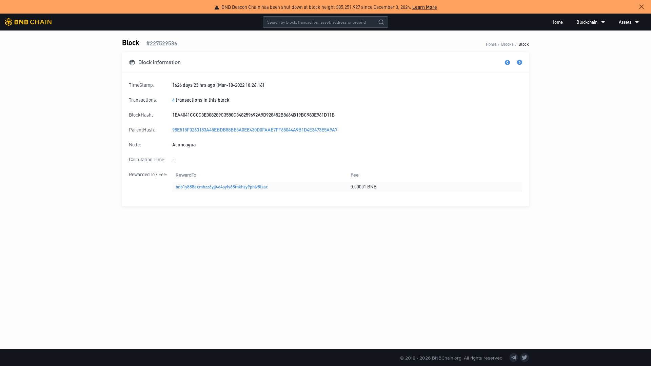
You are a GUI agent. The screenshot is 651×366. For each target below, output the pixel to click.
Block (523, 44)
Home (557, 22)
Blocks (507, 44)
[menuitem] (557, 22)
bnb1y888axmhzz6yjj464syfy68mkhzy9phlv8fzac (222, 186)
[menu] (595, 22)
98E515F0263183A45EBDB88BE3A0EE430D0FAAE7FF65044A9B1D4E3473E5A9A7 (254, 129)
